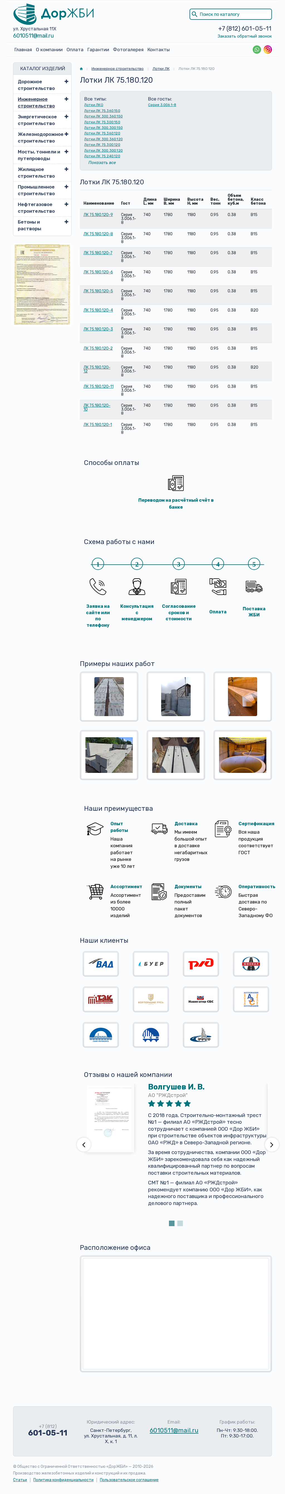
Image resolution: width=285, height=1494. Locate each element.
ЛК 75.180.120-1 (97, 424)
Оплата (75, 49)
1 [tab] (172, 1223)
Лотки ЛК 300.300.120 (103, 150)
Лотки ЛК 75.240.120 (102, 156)
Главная (23, 49)
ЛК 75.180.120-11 (98, 386)
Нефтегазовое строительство (36, 208)
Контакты (159, 49)
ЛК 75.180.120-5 (98, 291)
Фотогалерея (128, 49)
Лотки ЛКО (93, 105)
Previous (84, 1145)
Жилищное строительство (36, 172)
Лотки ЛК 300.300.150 (103, 128)
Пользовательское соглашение (129, 1480)
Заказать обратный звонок (245, 36)
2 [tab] (180, 1223)
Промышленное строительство (36, 190)
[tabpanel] (176, 1151)
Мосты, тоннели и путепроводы (39, 155)
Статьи (20, 1480)
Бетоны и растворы (29, 225)
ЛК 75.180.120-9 (98, 214)
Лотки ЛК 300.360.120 (103, 139)
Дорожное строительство (36, 85)
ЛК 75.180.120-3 (98, 329)
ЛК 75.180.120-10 (96, 407)
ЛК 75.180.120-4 (98, 310)
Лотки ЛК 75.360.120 (102, 133)
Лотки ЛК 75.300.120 (102, 145)
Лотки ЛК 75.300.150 (102, 122)
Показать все (102, 162)
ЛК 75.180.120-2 (98, 348)
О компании (49, 49)
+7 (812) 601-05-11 (244, 28)
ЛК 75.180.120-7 (97, 253)
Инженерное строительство (36, 102)
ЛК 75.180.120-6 (98, 272)
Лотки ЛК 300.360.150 (103, 116)
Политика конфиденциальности (63, 1480)
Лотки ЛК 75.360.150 (102, 111)
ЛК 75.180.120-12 (96, 369)
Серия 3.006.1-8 (162, 105)
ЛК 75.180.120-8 (98, 234)
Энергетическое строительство (37, 120)
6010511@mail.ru (33, 35)
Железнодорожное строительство (39, 137)
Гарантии (98, 49)
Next (272, 1145)
